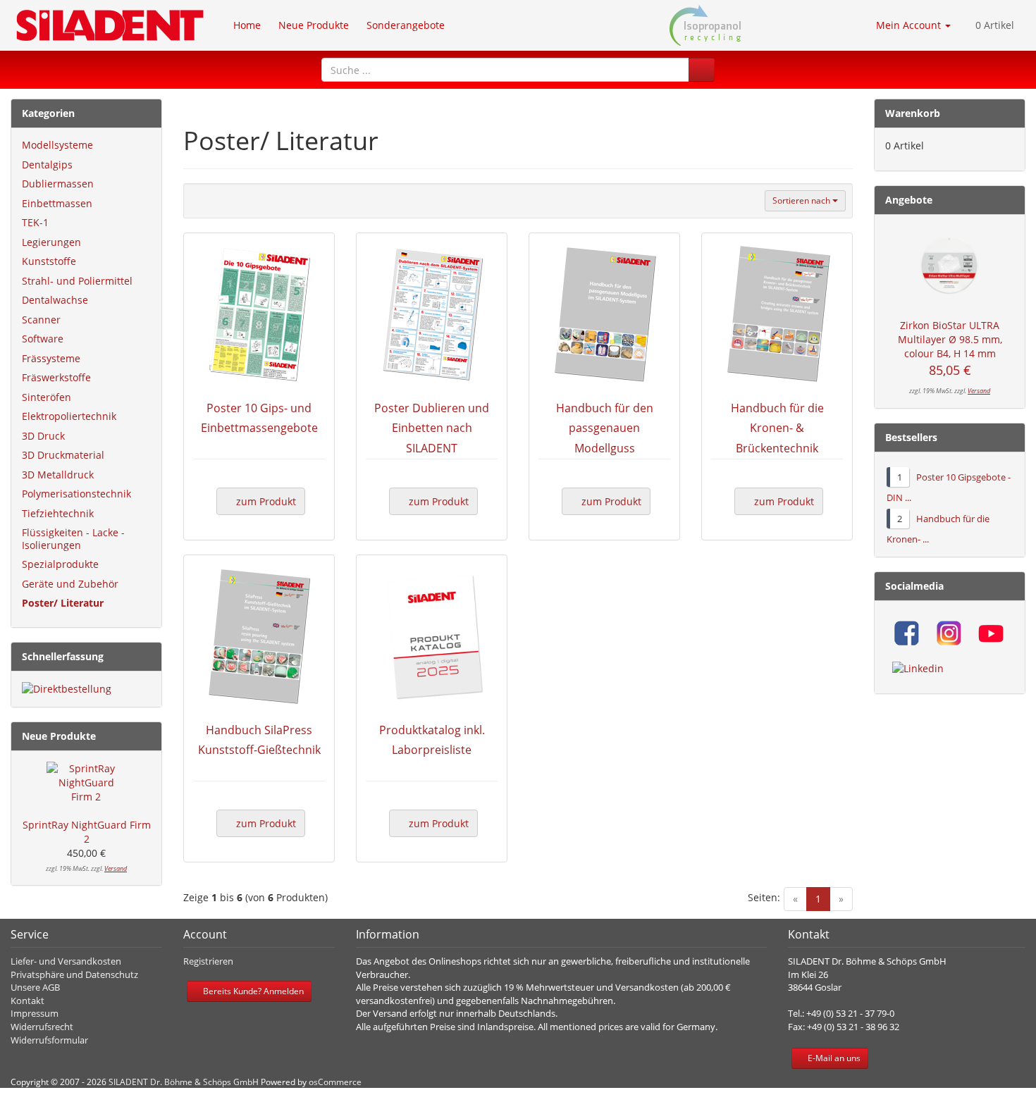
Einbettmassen (57, 203)
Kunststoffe (49, 261)
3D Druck (43, 435)
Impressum (34, 1013)
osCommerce (335, 1082)
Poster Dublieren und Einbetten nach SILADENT (431, 428)
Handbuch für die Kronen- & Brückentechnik (777, 428)
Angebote (908, 199)
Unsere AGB (35, 987)
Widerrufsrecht (42, 1026)
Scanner (41, 319)
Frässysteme (51, 358)
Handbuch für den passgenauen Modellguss (604, 428)
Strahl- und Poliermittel (77, 280)
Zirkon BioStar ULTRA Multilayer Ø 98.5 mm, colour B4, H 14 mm (950, 339)
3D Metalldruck (58, 474)
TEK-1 (35, 222)
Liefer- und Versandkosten (66, 961)
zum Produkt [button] (264, 501)
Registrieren (208, 961)
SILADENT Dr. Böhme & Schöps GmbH (184, 1082)
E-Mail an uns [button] (833, 1058)
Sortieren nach (802, 200)
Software (42, 338)
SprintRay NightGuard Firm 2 (87, 832)
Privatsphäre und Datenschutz (74, 974)
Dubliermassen (58, 183)
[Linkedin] (918, 669)
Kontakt (27, 1000)
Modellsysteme (57, 144)
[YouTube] (991, 633)
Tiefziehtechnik (58, 513)
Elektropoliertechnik (69, 416)
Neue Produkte (59, 736)
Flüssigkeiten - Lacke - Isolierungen (73, 539)
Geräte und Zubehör (70, 583)
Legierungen (51, 242)
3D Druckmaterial (63, 455)
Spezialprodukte (60, 564)
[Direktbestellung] (86, 689)
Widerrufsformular (49, 1040)
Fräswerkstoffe (56, 377)
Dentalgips (47, 164)
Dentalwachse (55, 300)
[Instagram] (949, 633)
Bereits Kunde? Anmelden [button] (252, 991)
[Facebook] (906, 633)
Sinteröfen (46, 397)
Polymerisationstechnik (76, 493)
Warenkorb (912, 113)
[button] (702, 70)
